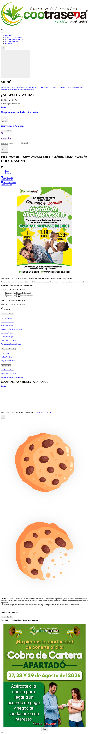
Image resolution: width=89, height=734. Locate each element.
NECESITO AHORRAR (14, 39)
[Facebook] (1, 107)
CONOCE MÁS (6, 131)
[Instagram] (3, 107)
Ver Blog (4, 121)
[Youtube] (5, 107)
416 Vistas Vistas (8, 184)
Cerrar (44, 729)
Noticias (8, 173)
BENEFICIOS (10, 43)
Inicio (7, 171)
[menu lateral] (15, 64)
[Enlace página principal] (44, 14)
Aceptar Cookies (7, 617)
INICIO (8, 35)
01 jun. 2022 (7, 179)
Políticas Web (6, 365)
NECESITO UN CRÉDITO (15, 41)
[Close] (2, 732)
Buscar (24, 143)
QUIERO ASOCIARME (14, 37)
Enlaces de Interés (8, 314)
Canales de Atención (8, 349)
